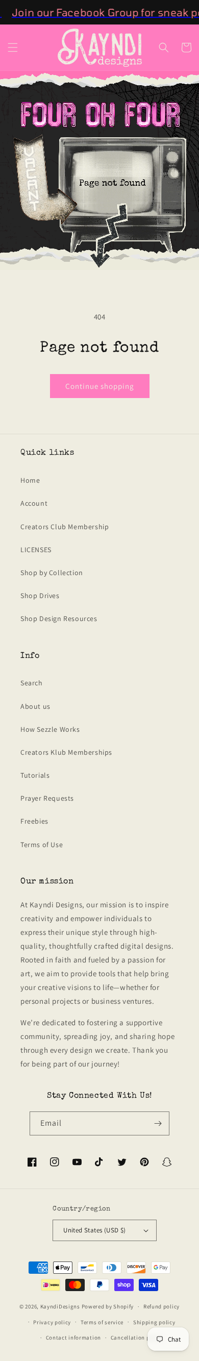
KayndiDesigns (60, 1306)
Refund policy (161, 1306)
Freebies (34, 821)
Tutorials (34, 775)
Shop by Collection (51, 572)
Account (33, 503)
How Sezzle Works (50, 729)
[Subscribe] (157, 1123)
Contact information (73, 1337)
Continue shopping (99, 386)
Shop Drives (40, 595)
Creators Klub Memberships (66, 752)
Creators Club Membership (64, 526)
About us (35, 706)
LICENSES (36, 549)
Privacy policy (52, 1322)
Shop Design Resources (58, 618)
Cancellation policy (137, 1337)
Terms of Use (41, 844)
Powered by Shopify (108, 1306)
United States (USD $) (94, 1230)
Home (30, 480)
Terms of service (102, 1322)
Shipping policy (154, 1322)
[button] (13, 47)
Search (31, 682)
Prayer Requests (47, 798)
